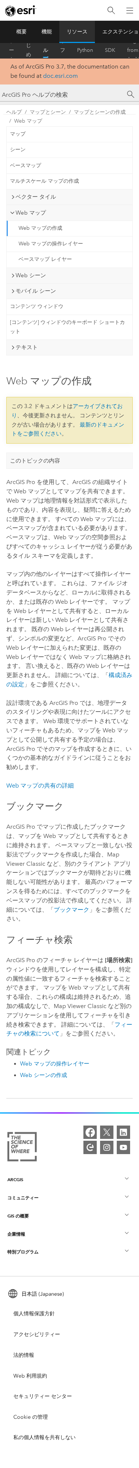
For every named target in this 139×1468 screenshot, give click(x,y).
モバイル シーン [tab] (36, 291)
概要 (21, 32)
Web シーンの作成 (43, 1075)
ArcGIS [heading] (15, 1179)
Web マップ (28, 121)
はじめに (28, 50)
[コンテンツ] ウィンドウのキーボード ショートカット (67, 327)
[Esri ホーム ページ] (20, 11)
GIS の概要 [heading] (18, 1216)
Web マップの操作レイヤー (51, 244)
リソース (77, 32)
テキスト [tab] (27, 347)
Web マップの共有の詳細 (40, 785)
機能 (47, 32)
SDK (110, 50)
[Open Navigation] (129, 10)
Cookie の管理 (30, 1417)
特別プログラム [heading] (23, 1252)
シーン (18, 149)
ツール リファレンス (62, 50)
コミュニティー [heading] (23, 1197)
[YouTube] (123, 1147)
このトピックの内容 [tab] (35, 460)
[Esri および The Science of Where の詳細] (22, 1148)
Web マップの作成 (40, 228)
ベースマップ (25, 165)
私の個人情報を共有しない (44, 1437)
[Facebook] (90, 1132)
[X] (106, 1132)
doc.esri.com (60, 75)
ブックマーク (71, 909)
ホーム (11, 50)
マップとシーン (48, 112)
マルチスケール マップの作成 (44, 181)
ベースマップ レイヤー (45, 259)
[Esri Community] (90, 1147)
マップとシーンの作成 (100, 112)
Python (85, 50)
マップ (18, 134)
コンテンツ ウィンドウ (36, 306)
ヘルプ (45, 50)
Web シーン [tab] (31, 275)
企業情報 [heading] (16, 1234)
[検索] (111, 10)
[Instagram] (106, 1147)
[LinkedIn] (123, 1132)
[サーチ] (131, 94)
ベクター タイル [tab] (36, 196)
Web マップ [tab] (31, 212)
